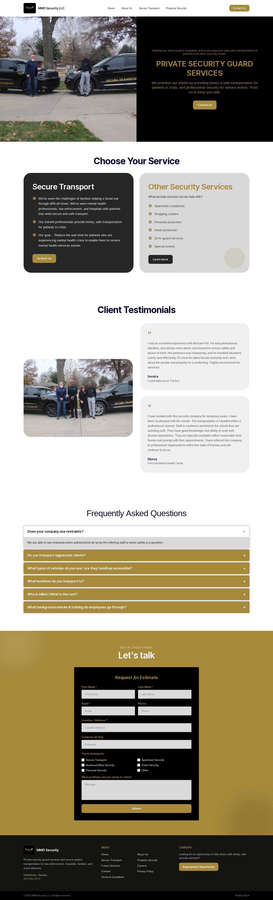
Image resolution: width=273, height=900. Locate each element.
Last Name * (145, 686)
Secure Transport (149, 8)
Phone (142, 703)
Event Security (150, 765)
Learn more (160, 259)
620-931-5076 (32, 878)
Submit (136, 808)
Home (111, 8)
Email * (86, 703)
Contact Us (239, 8)
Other (145, 770)
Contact (105, 871)
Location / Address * (94, 720)
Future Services (110, 865)
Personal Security (96, 770)
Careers (142, 865)
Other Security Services (190, 186)
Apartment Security (153, 759)
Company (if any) (92, 736)
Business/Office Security (100, 765)
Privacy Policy (145, 871)
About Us (126, 8)
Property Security (176, 8)
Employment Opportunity (199, 866)
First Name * (89, 686)
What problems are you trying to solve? (107, 777)
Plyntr (246, 895)
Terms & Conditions (112, 877)
